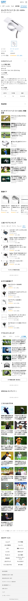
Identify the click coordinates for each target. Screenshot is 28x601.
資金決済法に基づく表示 (7, 578)
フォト (12, 6)
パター (12, 51)
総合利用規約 (5, 571)
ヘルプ (3, 592)
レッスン (8, 6)
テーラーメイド (14, 49)
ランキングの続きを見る (14, 269)
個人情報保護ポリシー (6, 585)
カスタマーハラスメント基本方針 (9, 581)
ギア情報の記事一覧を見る (14, 379)
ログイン (22, 2)
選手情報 (17, 6)
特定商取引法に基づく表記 (7, 574)
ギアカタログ (24, 6)
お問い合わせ (5, 588)
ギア (3, 6)
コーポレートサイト (6, 595)
